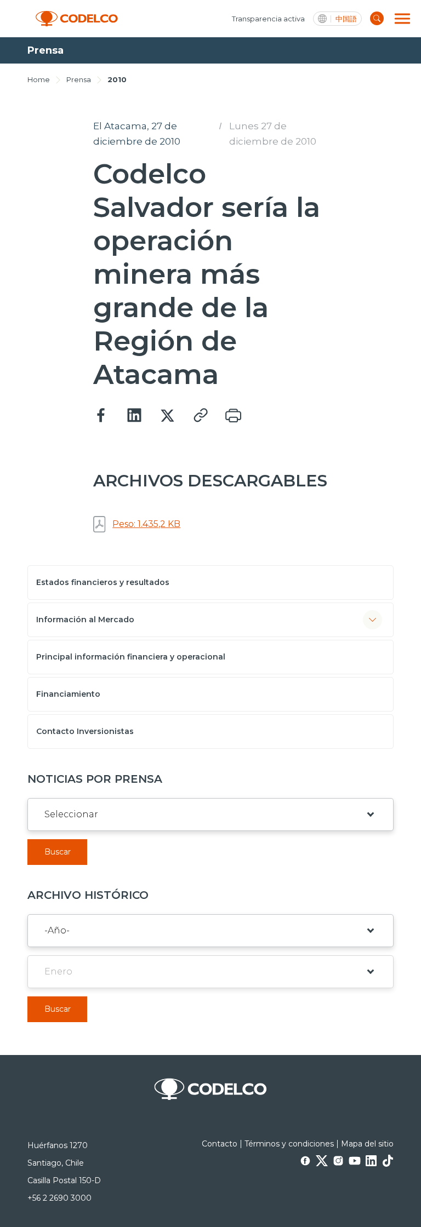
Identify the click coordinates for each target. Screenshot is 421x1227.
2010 (117, 79)
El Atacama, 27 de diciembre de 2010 (136, 134)
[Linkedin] (134, 416)
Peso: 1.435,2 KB (146, 524)
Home (38, 79)
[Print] (233, 416)
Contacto (219, 1144)
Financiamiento (68, 694)
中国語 (346, 18)
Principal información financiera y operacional (130, 657)
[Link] (200, 416)
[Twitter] (167, 416)
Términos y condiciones (289, 1144)
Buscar (57, 852)
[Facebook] (101, 416)
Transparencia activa (268, 18)
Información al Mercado (85, 619)
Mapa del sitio (367, 1144)
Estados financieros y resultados (102, 582)
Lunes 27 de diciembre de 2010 (272, 134)
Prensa (78, 79)
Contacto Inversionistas (85, 731)
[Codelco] (77, 19)
